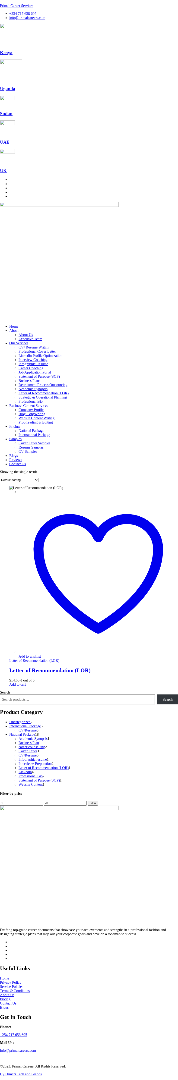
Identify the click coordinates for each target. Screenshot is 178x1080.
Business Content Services (28, 406)
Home (13, 326)
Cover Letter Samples (34, 443)
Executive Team (30, 339)
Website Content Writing (36, 418)
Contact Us (17, 464)
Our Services (18, 343)
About (14, 331)
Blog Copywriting (32, 414)
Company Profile (31, 410)
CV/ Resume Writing (34, 347)
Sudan (6, 113)
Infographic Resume (33, 364)
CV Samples (28, 451)
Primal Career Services (16, 6)
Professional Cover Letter (37, 351)
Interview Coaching (33, 360)
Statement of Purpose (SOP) (39, 376)
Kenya (6, 52)
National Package (31, 431)
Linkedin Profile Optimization (40, 356)
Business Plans (29, 381)
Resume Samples (31, 447)
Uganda (7, 88)
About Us (26, 335)
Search (5, 692)
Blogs (13, 456)
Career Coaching (31, 368)
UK (3, 170)
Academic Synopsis (33, 389)
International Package (34, 435)
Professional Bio (31, 401)
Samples (15, 439)
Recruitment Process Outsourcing (43, 385)
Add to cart (17, 684)
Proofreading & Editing (36, 422)
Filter (92, 803)
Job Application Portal (35, 372)
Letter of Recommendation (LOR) (44, 393)
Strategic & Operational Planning (43, 397)
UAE (5, 142)
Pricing (14, 426)
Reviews (15, 460)
